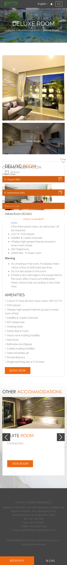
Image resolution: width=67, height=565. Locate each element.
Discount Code (9, 201)
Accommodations (29, 30)
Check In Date (8, 174)
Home (11, 30)
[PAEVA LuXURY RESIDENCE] (11, 4)
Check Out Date (9, 188)
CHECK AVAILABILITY (33, 219)
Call (52, 560)
